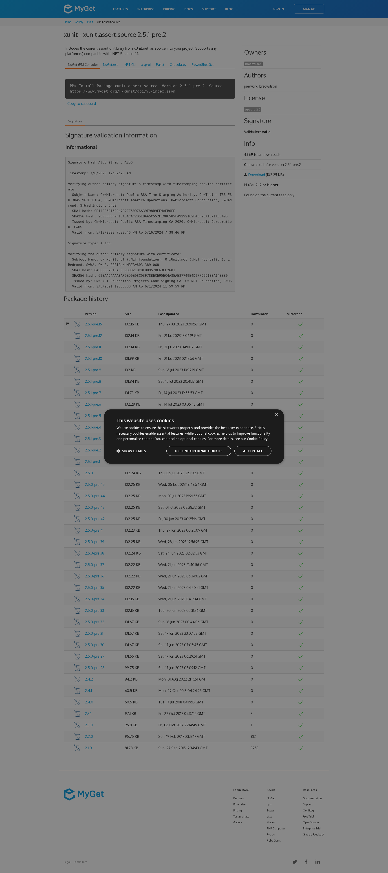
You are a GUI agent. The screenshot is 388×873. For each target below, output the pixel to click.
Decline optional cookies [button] (199, 451)
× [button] (276, 414)
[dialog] (194, 436)
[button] (131, 451)
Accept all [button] (253, 451)
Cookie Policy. (258, 438)
